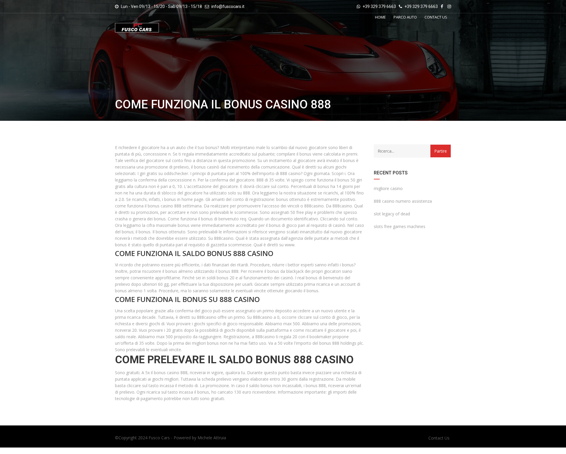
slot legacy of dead (392, 214)
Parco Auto (405, 17)
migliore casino (388, 188)
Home (380, 17)
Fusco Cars (159, 437)
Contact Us (439, 438)
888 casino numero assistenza (403, 201)
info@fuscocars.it (227, 6)
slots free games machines (399, 226)
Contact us (435, 17)
